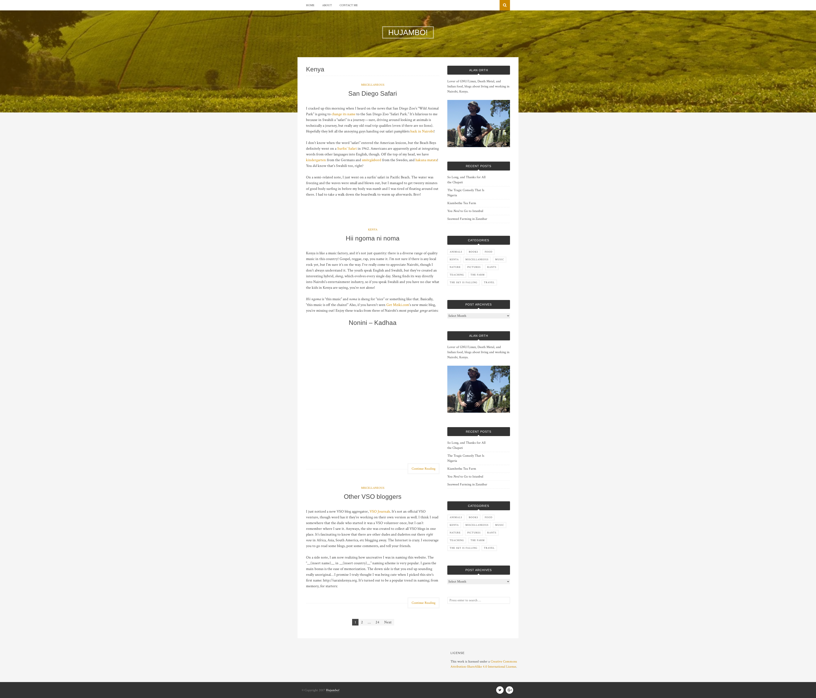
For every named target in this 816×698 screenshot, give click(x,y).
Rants (491, 267)
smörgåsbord (371, 160)
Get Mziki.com (397, 304)
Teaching (457, 274)
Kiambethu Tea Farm (461, 203)
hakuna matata (426, 160)
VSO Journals (380, 511)
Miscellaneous (372, 85)
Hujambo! (332, 690)
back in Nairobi (422, 131)
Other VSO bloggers (372, 496)
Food (488, 251)
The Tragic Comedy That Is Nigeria (465, 193)
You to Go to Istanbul (465, 211)
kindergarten (316, 160)
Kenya (372, 230)
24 (377, 622)
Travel (489, 282)
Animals (456, 251)
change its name (344, 114)
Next (388, 622)
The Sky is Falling (463, 282)
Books (473, 251)
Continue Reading (423, 468)
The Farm (477, 274)
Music (499, 259)
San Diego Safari (372, 93)
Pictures (474, 267)
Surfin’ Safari (347, 148)
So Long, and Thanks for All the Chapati (466, 180)
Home (310, 5)
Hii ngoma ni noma (373, 238)
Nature (455, 267)
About (327, 5)
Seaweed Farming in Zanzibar (467, 219)
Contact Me (349, 5)
